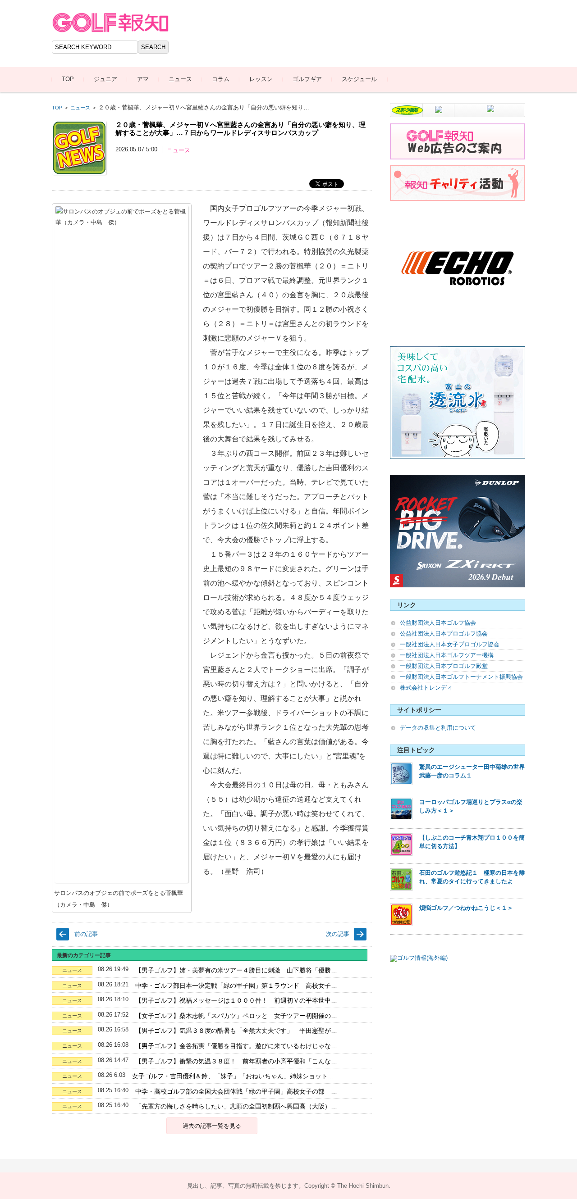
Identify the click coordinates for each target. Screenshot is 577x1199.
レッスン (261, 79)
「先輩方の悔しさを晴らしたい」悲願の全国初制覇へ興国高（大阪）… (236, 1106)
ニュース (180, 79)
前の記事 (86, 934)
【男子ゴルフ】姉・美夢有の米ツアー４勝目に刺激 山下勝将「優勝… (236, 970)
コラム (220, 79)
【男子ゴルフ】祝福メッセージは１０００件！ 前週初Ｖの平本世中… (236, 1000)
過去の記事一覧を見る (212, 1125)
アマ (143, 79)
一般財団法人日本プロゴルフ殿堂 (444, 666)
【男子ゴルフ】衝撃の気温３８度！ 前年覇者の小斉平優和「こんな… (236, 1061)
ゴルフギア (307, 79)
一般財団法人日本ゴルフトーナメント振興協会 (461, 676)
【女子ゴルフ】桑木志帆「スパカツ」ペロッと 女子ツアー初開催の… (236, 1015)
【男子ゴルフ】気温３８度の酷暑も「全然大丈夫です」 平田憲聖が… (236, 1030)
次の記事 (337, 934)
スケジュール (359, 79)
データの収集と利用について (438, 727)
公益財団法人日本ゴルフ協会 (438, 622)
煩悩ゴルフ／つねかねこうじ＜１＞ (466, 907)
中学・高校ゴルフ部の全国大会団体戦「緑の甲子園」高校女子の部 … (236, 1091)
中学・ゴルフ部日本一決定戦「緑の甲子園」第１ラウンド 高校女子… (236, 985)
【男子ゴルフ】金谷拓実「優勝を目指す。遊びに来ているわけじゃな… (236, 1045)
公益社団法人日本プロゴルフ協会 (444, 633)
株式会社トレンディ (426, 687)
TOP (68, 79)
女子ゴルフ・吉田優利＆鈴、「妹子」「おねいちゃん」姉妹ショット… (233, 1076)
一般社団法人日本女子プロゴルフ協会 (449, 644)
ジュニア (105, 79)
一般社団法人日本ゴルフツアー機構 (447, 655)
